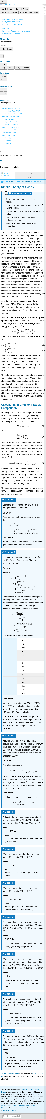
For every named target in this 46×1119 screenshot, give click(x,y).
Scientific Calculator (11, 124)
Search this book (6, 42)
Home (11, 182)
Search (4, 1116)
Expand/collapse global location (43, 181)
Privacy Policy (6, 1106)
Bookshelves (25, 182)
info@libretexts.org (9, 1110)
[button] (8, 141)
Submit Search (6, 49)
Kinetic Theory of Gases (10, 1074)
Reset (3, 64)
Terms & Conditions (18, 1106)
